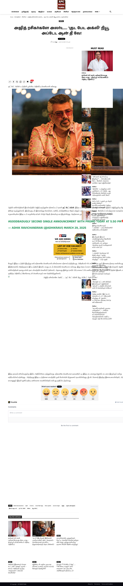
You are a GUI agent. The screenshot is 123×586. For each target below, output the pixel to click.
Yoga (56, 42)
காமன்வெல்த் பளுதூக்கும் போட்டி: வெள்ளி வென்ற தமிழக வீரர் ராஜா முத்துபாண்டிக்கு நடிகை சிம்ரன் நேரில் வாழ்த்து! (101, 129)
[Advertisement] (69, 62)
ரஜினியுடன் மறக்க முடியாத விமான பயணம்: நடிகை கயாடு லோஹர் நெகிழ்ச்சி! (43, 566)
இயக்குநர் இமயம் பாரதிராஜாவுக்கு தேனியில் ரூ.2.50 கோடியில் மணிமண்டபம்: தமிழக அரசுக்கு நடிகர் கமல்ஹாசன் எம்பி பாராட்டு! (102, 242)
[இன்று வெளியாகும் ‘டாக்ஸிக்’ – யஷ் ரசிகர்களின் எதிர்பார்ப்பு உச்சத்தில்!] (86, 227)
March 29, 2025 (75, 228)
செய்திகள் (17, 17)
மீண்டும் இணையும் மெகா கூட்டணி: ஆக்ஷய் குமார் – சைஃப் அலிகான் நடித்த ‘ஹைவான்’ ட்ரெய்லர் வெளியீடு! (17, 568)
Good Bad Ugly (39, 505)
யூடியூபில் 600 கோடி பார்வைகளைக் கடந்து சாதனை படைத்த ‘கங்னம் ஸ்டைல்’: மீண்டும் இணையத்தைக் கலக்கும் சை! (101, 271)
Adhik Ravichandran (18, 505)
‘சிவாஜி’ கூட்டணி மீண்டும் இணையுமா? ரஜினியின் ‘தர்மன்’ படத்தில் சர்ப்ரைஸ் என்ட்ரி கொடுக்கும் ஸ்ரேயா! (102, 285)
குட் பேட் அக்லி (22, 508)
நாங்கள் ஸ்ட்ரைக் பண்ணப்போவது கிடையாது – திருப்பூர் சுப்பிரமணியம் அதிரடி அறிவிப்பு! (95, 77)
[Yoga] (52, 42)
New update (48, 505)
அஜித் (63, 505)
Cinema (32, 505)
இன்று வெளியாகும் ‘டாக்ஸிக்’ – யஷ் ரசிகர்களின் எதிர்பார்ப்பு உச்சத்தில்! (102, 228)
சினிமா (24, 17)
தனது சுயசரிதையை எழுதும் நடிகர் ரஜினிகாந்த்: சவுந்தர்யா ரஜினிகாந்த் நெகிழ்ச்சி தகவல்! (102, 216)
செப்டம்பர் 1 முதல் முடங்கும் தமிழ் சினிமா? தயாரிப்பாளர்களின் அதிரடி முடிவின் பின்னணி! (102, 204)
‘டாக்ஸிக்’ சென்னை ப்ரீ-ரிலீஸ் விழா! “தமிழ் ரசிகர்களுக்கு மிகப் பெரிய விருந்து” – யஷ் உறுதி (101, 256)
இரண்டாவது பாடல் (13, 508)
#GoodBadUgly (19, 221)
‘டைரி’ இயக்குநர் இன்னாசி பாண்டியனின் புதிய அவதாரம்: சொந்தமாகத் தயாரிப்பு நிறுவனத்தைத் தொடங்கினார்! (101, 114)
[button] (110, 11)
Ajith (26, 505)
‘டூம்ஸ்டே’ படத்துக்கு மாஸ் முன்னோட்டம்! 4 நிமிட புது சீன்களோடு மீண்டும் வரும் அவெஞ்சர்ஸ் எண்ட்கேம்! (101, 192)
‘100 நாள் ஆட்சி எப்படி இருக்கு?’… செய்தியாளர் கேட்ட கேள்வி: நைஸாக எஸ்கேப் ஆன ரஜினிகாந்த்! (101, 180)
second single (56, 505)
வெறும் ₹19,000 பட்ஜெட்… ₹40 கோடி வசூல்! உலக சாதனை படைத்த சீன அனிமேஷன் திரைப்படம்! (66, 567)
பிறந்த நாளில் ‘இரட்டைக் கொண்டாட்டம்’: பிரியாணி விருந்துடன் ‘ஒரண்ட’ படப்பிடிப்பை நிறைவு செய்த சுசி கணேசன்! (101, 298)
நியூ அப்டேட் (34, 508)
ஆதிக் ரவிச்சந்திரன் (70, 505)
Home (11, 17)
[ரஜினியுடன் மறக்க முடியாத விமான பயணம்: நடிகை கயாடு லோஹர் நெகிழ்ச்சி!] (43, 555)
